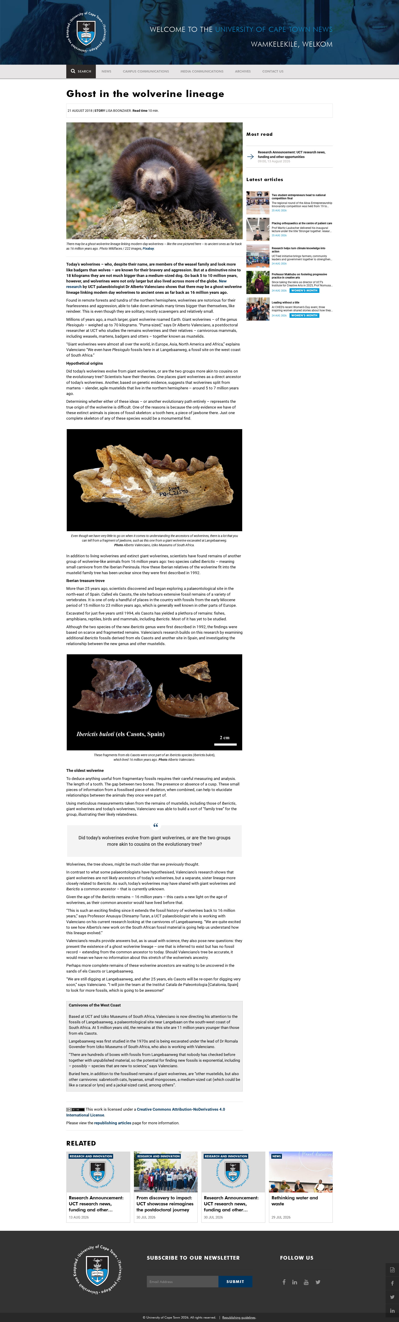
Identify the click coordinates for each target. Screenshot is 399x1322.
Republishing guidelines (238, 1317)
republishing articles (112, 1123)
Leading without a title (285, 302)
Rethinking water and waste (295, 1201)
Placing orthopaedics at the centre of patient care (302, 223)
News (106, 71)
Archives (243, 71)
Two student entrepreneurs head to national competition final (299, 197)
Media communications (202, 71)
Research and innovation (91, 1156)
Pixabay (148, 248)
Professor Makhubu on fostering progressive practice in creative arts (299, 276)
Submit (235, 1281)
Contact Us (273, 71)
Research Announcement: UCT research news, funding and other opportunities (291, 154)
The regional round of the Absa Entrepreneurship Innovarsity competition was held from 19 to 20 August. (302, 204)
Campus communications (146, 71)
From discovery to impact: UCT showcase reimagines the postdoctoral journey (164, 1204)
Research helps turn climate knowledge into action (298, 250)
